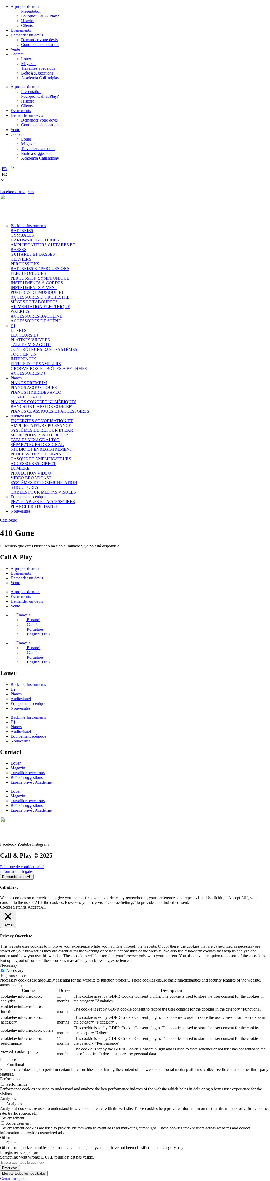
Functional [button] (9, 1059)
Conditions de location (40, 44)
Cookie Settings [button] (13, 907)
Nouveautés (20, 708)
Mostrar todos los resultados (24, 1173)
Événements (21, 30)
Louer (26, 59)
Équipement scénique (28, 703)
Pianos (16, 694)
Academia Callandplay (40, 78)
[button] (135, 174)
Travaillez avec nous (38, 68)
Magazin (28, 63)
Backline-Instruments (28, 684)
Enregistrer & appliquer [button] (19, 1152)
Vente (15, 49)
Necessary (14, 970)
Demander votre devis (39, 40)
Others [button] (5, 1137)
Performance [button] (10, 1079)
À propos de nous (25, 6)
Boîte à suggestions (37, 73)
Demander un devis (27, 35)
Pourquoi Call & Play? (40, 16)
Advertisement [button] (12, 1118)
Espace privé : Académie (31, 782)
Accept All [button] (37, 907)
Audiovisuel (21, 698)
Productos (10, 1168)
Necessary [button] (8, 965)
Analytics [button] (8, 1098)
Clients (27, 25)
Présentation (31, 11)
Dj (13, 689)
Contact (17, 54)
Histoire (27, 20)
